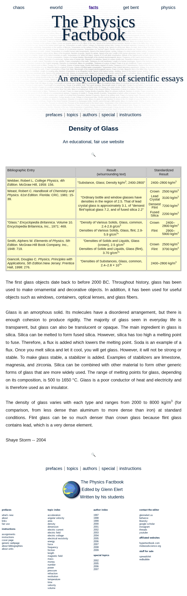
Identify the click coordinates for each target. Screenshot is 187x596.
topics (72, 114)
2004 (96, 535)
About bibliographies (12, 546)
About (5, 518)
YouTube (143, 532)
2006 (96, 541)
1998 (96, 518)
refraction (53, 573)
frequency (53, 547)
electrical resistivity (58, 538)
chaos (18, 7)
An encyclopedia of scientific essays (120, 78)
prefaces (54, 114)
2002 (96, 529)
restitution (53, 576)
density (51, 523)
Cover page (8, 540)
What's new (7, 515)
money (51, 561)
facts (93, 7)
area (50, 521)
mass (51, 559)
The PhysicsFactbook (93, 28)
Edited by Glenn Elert (102, 489)
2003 (96, 532)
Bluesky (143, 521)
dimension (53, 526)
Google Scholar (147, 523)
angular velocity (56, 518)
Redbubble (144, 559)
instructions (130, 114)
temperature (54, 579)
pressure (52, 570)
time (50, 582)
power (51, 567)
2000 (96, 523)
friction (51, 550)
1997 (96, 515)
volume (51, 588)
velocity (52, 585)
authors (90, 114)
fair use (101, 141)
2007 (96, 544)
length (51, 553)
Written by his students (102, 497)
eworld (56, 7)
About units (8, 548)
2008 (96, 547)
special (108, 114)
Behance (143, 518)
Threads (143, 529)
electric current (55, 529)
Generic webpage (11, 543)
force (50, 544)
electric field (54, 532)
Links (4, 521)
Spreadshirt (145, 556)
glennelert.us (146, 515)
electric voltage (56, 535)
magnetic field (55, 556)
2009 (96, 550)
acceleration (54, 515)
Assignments (8, 534)
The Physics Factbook (102, 482)
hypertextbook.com (149, 543)
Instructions (8, 537)
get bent (131, 7)
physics (168, 7)
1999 (96, 521)
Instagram (144, 526)
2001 (96, 526)
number (52, 564)
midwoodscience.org (150, 546)
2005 (96, 538)
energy (51, 541)
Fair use (6, 523)
